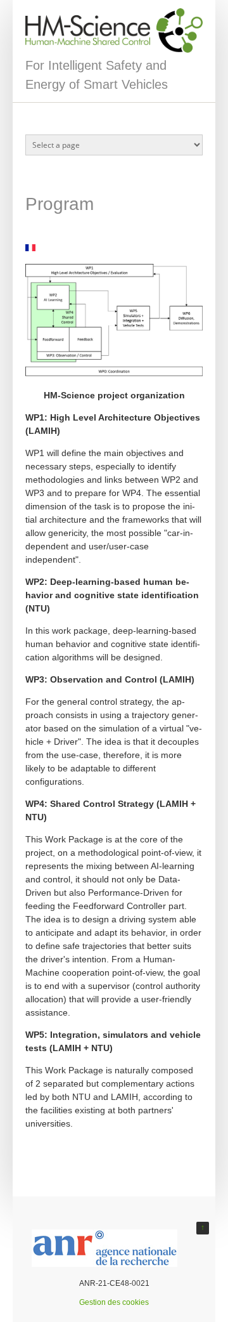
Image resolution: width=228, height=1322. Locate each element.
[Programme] (30, 248)
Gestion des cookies (114, 1302)
